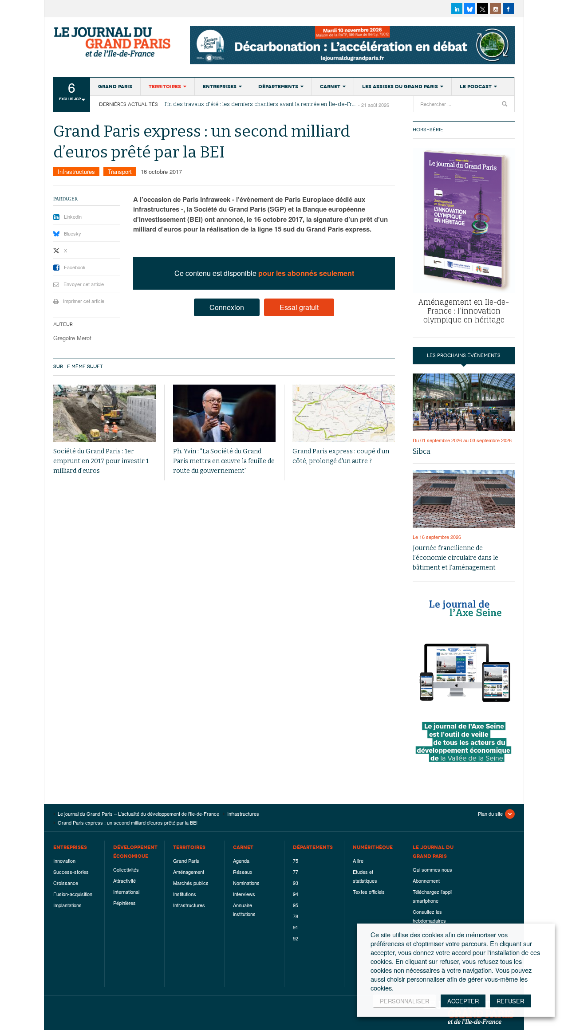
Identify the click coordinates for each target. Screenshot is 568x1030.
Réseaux (242, 871)
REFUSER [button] (510, 1001)
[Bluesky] (469, 8)
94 (295, 893)
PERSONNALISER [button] (404, 1001)
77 (295, 871)
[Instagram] (495, 8)
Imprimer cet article (83, 300)
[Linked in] (456, 8)
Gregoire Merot (72, 338)
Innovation (64, 860)
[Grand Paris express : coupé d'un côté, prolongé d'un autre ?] (343, 414)
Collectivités (126, 869)
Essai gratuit (299, 307)
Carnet (330, 86)
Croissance (65, 882)
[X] (482, 8)
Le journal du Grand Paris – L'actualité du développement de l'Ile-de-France (113, 42)
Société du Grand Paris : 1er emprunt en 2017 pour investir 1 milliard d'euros (101, 461)
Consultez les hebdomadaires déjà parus (429, 920)
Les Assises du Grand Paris (400, 86)
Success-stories (71, 871)
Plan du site (490, 813)
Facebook (75, 267)
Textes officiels (369, 891)
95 (295, 904)
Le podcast (476, 86)
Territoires (165, 86)
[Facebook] (508, 8)
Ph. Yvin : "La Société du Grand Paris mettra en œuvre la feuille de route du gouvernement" (224, 461)
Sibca (421, 451)
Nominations (246, 882)
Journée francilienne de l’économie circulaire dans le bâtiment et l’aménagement (455, 557)
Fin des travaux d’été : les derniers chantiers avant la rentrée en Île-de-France (261, 104)
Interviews (244, 893)
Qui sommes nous (432, 869)
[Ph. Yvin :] (224, 414)
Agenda (241, 860)
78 (295, 916)
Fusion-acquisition (72, 893)
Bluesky (72, 233)
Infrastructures (76, 171)
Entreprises (220, 86)
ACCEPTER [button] (463, 1001)
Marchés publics (191, 882)
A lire (358, 860)
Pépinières (124, 902)
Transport (120, 171)
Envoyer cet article (83, 283)
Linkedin (73, 216)
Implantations (67, 904)
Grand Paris (115, 86)
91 (295, 927)
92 (295, 938)
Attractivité (124, 880)
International (126, 891)
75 (295, 860)
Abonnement (426, 880)
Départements (278, 86)
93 (295, 882)
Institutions (184, 893)
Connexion (226, 307)
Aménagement (188, 871)
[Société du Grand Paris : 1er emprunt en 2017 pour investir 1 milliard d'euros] (104, 414)
